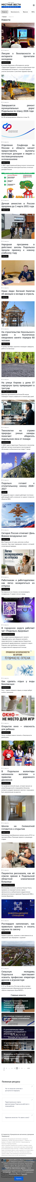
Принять (18, 1178)
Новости (4, 12)
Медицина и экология (8, 634)
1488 (28, 1068)
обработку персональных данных (15, 1168)
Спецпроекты (6, 983)
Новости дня (5, 162)
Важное (25, 12)
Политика (4, 256)
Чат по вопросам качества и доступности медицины (13, 1089)
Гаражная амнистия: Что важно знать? (17, 1117)
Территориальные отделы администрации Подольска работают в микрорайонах (17, 1104)
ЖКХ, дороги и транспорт (9, 114)
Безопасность (15, 12)
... (9, 1068)
